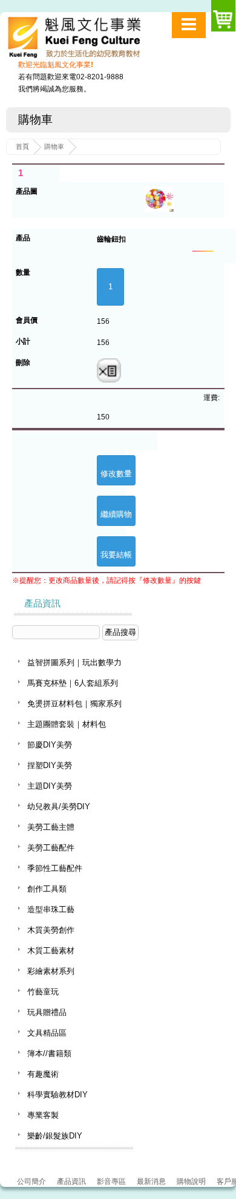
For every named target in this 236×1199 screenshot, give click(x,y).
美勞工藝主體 (50, 827)
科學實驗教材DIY (57, 1094)
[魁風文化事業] (90, 40)
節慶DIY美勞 (49, 744)
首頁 (22, 146)
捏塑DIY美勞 (49, 765)
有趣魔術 (43, 1074)
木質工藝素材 (50, 950)
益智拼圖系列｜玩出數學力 (74, 662)
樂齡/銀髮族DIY (54, 1135)
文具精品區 (47, 1032)
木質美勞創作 (50, 930)
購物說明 (191, 1181)
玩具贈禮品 (47, 1012)
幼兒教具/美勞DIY (58, 806)
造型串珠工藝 (50, 909)
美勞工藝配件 (50, 847)
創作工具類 (47, 888)
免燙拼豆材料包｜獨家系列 (74, 703)
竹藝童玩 (43, 991)
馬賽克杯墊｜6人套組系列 (72, 683)
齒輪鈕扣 (111, 239)
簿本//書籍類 (49, 1053)
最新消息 (151, 1181)
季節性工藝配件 (54, 868)
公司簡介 (31, 1181)
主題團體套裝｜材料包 (66, 724)
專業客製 (43, 1115)
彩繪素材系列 (50, 971)
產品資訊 (71, 1181)
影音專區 (111, 1181)
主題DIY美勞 (49, 785)
